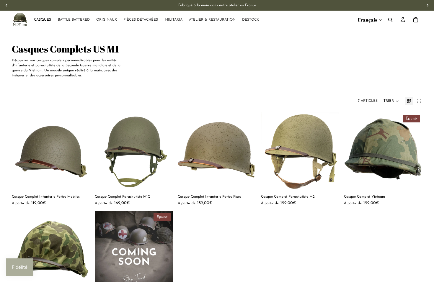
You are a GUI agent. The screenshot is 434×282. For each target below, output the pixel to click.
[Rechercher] (390, 19)
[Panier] (415, 19)
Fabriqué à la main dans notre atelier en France (217, 5)
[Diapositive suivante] (81, 151)
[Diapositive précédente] (21, 151)
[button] (391, 101)
